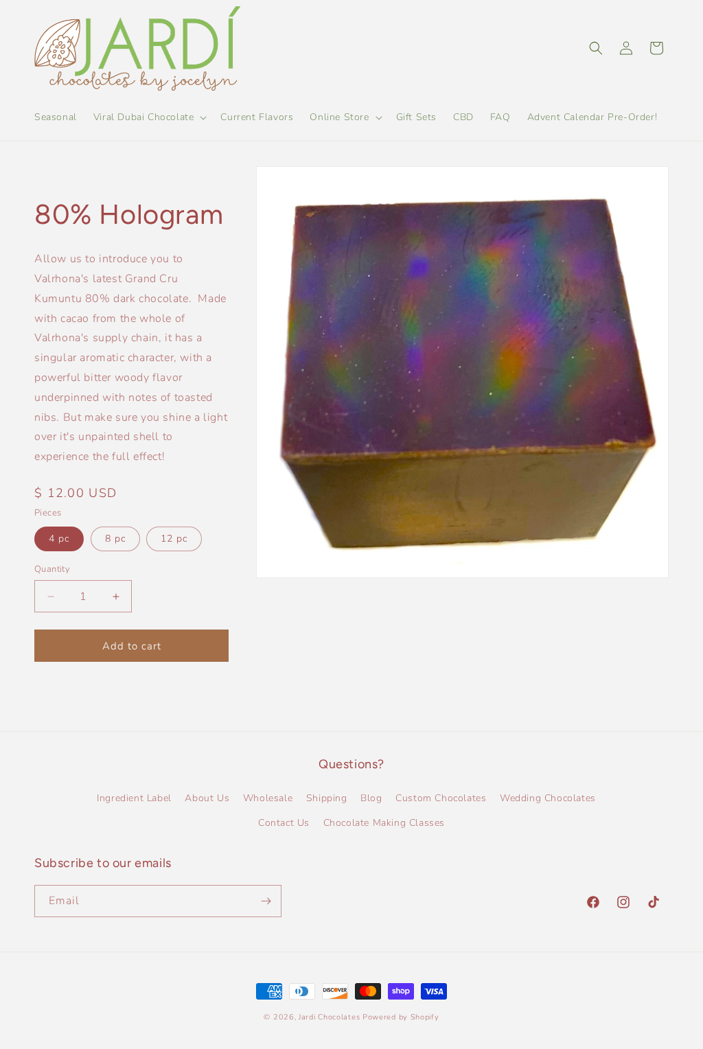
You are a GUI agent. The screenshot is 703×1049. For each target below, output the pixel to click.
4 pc (59, 538)
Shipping (326, 798)
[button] (149, 117)
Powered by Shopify (400, 1017)
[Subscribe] (266, 901)
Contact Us (284, 822)
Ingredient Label (134, 798)
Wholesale (267, 798)
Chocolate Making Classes (384, 822)
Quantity (52, 569)
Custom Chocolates (440, 798)
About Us (207, 798)
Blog (371, 798)
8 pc (115, 538)
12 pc (174, 538)
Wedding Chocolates (548, 798)
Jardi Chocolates (329, 1017)
